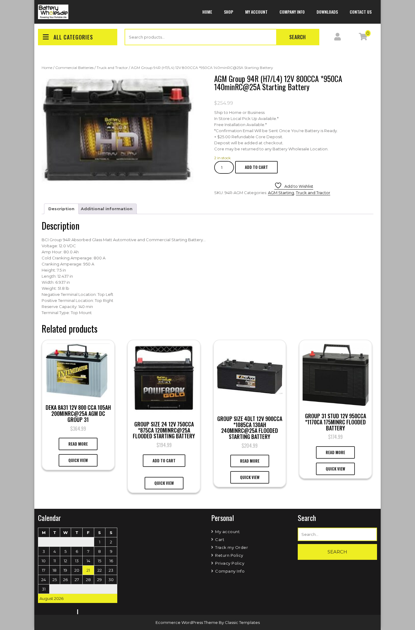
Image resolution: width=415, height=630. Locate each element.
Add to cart (256, 167)
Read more (78, 444)
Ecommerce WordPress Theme (187, 622)
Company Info (292, 12)
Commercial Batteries (74, 67)
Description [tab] (61, 208)
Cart (219, 539)
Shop (228, 12)
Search (297, 37)
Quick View (78, 460)
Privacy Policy (229, 563)
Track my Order (231, 547)
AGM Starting (281, 192)
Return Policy (229, 555)
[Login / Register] (337, 38)
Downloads (327, 12)
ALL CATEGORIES (73, 37)
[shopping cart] (363, 38)
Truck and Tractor (112, 67)
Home (207, 12)
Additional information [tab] (106, 208)
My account (256, 12)
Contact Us (361, 12)
